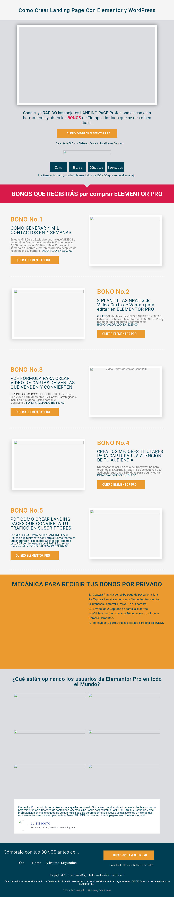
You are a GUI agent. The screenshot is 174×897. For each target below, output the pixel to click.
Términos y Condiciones (99, 890)
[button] (87, 133)
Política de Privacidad (73, 890)
